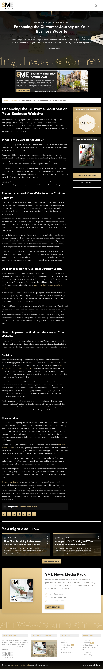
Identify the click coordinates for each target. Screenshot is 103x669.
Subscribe (86, 643)
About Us (64, 643)
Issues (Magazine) (67, 647)
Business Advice (24, 506)
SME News (14, 665)
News (34, 506)
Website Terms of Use (90, 645)
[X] (9, 514)
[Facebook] (4, 514)
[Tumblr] (24, 514)
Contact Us (86, 640)
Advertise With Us (67, 652)
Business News (47, 540)
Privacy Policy (87, 652)
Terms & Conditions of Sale (90, 648)
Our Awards (65, 650)
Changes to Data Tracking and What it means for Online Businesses (74, 543)
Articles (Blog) (65, 645)
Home (6, 100)
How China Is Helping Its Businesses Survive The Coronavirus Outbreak (22, 543)
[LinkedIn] (14, 514)
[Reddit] (19, 514)
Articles (14, 100)
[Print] (34, 514)
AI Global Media (24, 665)
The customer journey (10, 482)
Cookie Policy (87, 655)
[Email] (29, 514)
